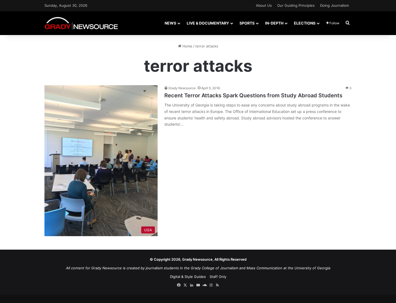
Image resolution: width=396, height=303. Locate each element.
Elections (304, 23)
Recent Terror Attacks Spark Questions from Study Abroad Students (253, 95)
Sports (247, 23)
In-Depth (274, 23)
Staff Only (218, 276)
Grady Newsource (182, 88)
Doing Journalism (334, 5)
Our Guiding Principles (296, 5)
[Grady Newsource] (81, 23)
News (170, 23)
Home (186, 46)
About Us (264, 5)
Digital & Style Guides (188, 276)
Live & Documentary (208, 23)
